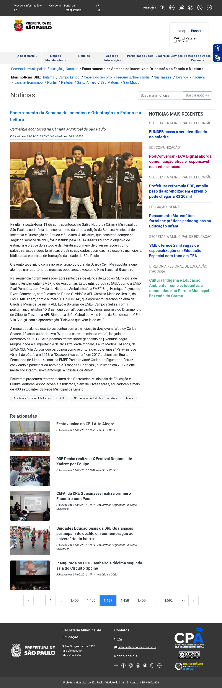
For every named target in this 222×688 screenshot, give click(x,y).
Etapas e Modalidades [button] (54, 58)
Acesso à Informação (112, 58)
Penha (52, 82)
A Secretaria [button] (26, 55)
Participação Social (140, 55)
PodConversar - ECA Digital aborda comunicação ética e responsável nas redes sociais (180, 161)
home (129, 398)
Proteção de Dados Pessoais (197, 58)
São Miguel (131, 82)
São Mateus (110, 82)
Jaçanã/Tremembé (28, 82)
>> (182, 600)
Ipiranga (182, 77)
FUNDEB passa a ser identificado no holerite (178, 134)
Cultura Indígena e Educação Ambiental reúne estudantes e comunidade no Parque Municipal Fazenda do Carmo (179, 288)
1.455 (74, 600)
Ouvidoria (55, 5)
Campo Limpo (69, 77)
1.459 (141, 600)
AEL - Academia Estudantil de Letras (95, 398)
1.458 (125, 600)
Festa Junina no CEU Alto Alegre (85, 424)
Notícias (183, 41)
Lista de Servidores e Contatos (137, 647)
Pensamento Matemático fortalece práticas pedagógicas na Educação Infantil (180, 220)
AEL (62, 398)
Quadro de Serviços (169, 55)
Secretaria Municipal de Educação (36, 69)
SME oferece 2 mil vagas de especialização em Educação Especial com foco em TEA (175, 250)
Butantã (48, 77)
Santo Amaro (86, 82)
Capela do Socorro (98, 77)
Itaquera (198, 77)
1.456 (91, 600)
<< (39, 600)
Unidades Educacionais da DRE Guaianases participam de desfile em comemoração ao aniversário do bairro (95, 533)
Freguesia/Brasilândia (133, 77)
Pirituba (67, 82)
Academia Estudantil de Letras (32, 398)
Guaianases (162, 77)
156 (119, 639)
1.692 (168, 600)
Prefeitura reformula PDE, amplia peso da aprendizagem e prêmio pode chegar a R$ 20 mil (178, 191)
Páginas (191, 38)
